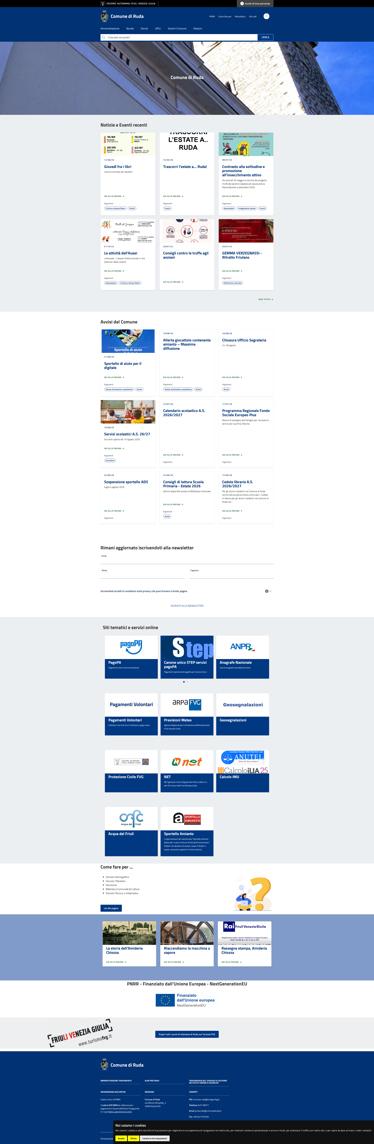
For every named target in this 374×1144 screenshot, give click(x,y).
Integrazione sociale (247, 208)
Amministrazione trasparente (116, 1080)
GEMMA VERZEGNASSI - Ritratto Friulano (242, 255)
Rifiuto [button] (133, 1138)
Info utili (252, 16)
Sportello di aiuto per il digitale (122, 365)
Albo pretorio (152, 1080)
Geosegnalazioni (233, 720)
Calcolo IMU (229, 777)
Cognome (194, 570)
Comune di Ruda (127, 1065)
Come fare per (224, 16)
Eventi (132, 208)
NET (167, 777)
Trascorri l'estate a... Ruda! (185, 166)
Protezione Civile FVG (125, 777)
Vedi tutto (264, 299)
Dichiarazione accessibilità (113, 1138)
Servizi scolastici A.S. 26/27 (127, 434)
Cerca (265, 37)
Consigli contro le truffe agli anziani (186, 255)
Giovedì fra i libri (117, 166)
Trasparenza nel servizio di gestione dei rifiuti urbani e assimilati (208, 1081)
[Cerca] (266, 16)
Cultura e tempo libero (115, 208)
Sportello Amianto (179, 833)
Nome (104, 570)
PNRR (212, 16)
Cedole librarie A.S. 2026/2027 (237, 484)
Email (104, 555)
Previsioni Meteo (178, 720)
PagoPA (114, 662)
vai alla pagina (111, 908)
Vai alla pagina (113, 196)
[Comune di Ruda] (104, 1064)
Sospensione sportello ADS (126, 482)
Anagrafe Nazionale (236, 662)
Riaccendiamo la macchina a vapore (187, 950)
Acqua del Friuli (121, 833)
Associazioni (229, 208)
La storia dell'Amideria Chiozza (124, 950)
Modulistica (240, 16)
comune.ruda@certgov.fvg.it (206, 1099)
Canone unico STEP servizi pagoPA (185, 664)
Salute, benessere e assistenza (119, 389)
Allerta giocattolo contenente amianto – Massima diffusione (187, 344)
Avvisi (139, 389)
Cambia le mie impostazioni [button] (154, 1138)
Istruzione (110, 460)
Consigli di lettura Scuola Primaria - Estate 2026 (183, 484)
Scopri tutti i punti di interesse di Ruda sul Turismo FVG (187, 1034)
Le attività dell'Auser (120, 253)
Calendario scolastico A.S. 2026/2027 (184, 413)
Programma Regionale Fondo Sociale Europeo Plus (246, 413)
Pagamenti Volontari (125, 720)
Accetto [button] (121, 1138)
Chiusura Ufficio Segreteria (244, 340)
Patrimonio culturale (232, 282)
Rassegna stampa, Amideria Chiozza (244, 950)
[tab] (184, 682)
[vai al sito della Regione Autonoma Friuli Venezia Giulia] (129, 3)
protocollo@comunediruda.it (207, 1111)
